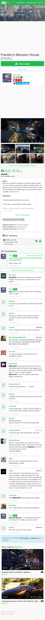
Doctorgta (12, 275)
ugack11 (12, 313)
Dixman (11, 527)
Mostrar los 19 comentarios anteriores (22, 270)
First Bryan (13, 495)
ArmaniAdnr (13, 364)
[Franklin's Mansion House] (22, 130)
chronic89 (12, 406)
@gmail (31, 447)
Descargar (24, 63)
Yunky (11, 471)
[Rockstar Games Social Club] (21, 77)
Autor (15, 255)
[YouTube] (16, 77)
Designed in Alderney (8, 612)
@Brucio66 (13, 374)
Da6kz (11, 459)
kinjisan (11, 394)
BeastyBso (12, 505)
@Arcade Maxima (15, 518)
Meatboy (12, 301)
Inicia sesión (24, 538)
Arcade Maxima (14, 440)
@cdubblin (13, 277)
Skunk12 (12, 418)
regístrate (33, 538)
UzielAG (11, 327)
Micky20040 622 (14, 384)
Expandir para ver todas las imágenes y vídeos (22, 165)
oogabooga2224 (14, 430)
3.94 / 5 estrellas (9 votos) (8, 176)
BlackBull (17, 74)
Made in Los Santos (7, 614)
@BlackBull (13, 366)
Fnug (11, 255)
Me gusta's (19, 171)
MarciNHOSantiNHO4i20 (17, 337)
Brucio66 (12, 351)
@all (10, 291)
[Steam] (19, 77)
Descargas (8, 171)
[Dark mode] (39, 2)
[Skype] (14, 77)
